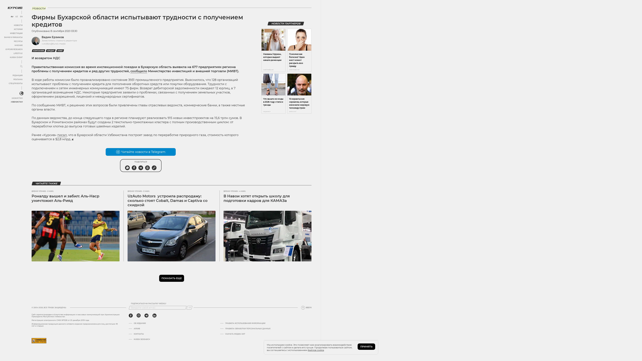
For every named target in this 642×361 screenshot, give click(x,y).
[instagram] (139, 316)
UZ (16, 17)
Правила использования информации (245, 323)
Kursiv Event (16, 57)
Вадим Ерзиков (53, 37)
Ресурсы (18, 41)
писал (62, 135)
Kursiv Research (142, 339)
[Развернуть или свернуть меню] (21, 66)
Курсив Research (14, 49)
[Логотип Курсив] (15, 8)
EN (21, 17)
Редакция (18, 75)
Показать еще (172, 278)
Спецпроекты (16, 83)
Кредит (50, 51)
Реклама (18, 79)
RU (12, 17)
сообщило (138, 71)
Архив (137, 329)
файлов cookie (316, 350)
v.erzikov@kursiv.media (53, 43)
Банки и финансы (13, 37)
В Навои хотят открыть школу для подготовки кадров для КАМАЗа (257, 198)
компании (38, 51)
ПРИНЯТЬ (366, 346)
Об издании (140, 323)
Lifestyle (18, 53)
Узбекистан (17, 102)
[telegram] (146, 316)
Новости (18, 25)
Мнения (19, 45)
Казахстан (17, 98)
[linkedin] (154, 316)
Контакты (139, 334)
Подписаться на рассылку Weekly (148, 304)
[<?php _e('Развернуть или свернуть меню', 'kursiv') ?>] (22, 93)
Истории (18, 29)
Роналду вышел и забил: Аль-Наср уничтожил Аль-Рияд (65, 198)
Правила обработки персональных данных (248, 329)
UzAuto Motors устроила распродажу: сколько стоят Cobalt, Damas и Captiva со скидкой (167, 200)
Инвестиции (16, 33)
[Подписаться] (189, 308)
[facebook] (131, 316)
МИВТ (60, 51)
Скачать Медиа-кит (235, 334)
